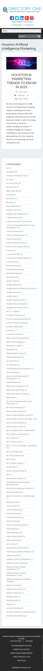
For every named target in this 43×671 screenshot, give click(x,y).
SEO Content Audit (13, 442)
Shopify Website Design (15, 471)
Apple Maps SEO (12, 191)
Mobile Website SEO (14, 357)
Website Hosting (12, 585)
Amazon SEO (11, 187)
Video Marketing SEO (14, 536)
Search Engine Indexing (15, 411)
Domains (9, 250)
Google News (11, 296)
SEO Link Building (13, 452)
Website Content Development (18, 559)
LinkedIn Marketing (13, 327)
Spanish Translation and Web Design (20, 496)
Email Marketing (12, 266)
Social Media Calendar (15, 478)
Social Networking (13, 492)
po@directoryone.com (21, 667)
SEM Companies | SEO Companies (19, 430)
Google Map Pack (13, 292)
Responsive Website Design (17, 394)
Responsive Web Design (15, 390)
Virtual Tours (11, 544)
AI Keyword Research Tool (16, 176)
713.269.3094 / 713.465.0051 (22, 25)
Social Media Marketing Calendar (19, 488)
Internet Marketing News (16, 323)
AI (28, 95)
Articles (21, 660)
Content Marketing (13, 231)
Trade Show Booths (13, 517)
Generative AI (11, 277)
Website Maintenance (15, 589)
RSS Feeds (10, 398)
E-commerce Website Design (17, 258)
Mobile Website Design (15, 353)
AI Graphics (10, 172)
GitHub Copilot (11, 281)
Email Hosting (11, 262)
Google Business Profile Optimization (20, 288)
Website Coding (12, 555)
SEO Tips (9, 459)
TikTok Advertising (13, 510)
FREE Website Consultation (22, 22)
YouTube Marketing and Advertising (20, 612)
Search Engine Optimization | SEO (19, 419)
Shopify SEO (11, 467)
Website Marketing (13, 593)
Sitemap (29, 641)
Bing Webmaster (12, 206)
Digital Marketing (13, 239)
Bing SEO (10, 202)
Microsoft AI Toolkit (13, 346)
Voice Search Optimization (16, 548)
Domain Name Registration (16, 247)
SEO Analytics (11, 438)
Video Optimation (13, 540)
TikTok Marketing (12, 513)
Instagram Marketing (14, 315)
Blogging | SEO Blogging (15, 214)
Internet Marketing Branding (17, 319)
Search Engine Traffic (14, 427)
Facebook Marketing (14, 269)
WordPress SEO (12, 597)
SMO (8, 475)
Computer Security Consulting (17, 221)
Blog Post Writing (12, 210)
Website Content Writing (16, 563)
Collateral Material (13, 218)
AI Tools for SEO (12, 183)
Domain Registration (21, 646)
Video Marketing (12, 533)
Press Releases (12, 382)
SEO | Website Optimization (17, 434)
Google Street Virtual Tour (16, 308)
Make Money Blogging (14, 342)
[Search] (39, 36)
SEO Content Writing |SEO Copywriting (21, 446)
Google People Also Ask (15, 300)
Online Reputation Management (19, 369)
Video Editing (11, 529)
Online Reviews (12, 372)
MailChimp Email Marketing (16, 338)
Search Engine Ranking (15, 423)
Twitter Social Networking (16, 525)
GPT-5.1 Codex (12, 311)
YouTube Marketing (13, 608)
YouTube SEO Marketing (15, 616)
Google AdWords (12, 285)
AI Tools (9, 179)
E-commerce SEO (13, 254)
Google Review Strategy (15, 304)
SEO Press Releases (14, 455)
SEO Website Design (14, 463)
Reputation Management (16, 386)
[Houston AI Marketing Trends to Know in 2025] (21, 69)
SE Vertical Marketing (14, 407)
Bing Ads (9, 195)
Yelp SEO (9, 604)
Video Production (21, 657)
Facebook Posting (13, 273)
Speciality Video (12, 502)
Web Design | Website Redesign (18, 552)
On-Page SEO (11, 365)
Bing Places (10, 198)
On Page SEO (11, 361)
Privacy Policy (16, 641)
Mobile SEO (10, 349)
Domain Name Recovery (15, 243)
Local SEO (10, 330)
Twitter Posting (12, 521)
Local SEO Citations (14, 334)
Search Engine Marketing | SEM (18, 415)
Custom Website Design (15, 235)
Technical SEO (12, 506)
